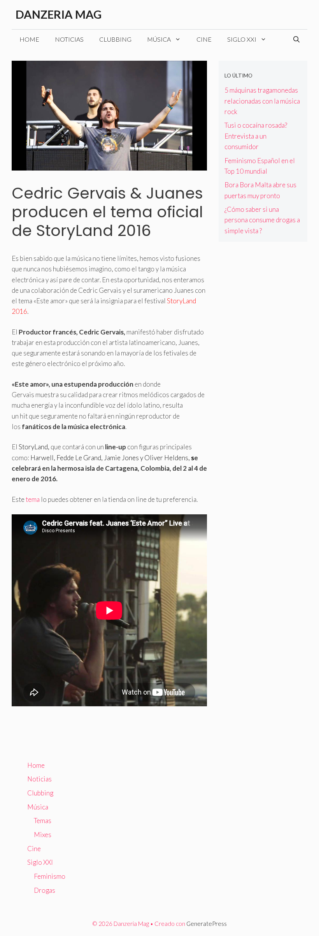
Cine (204, 39)
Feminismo (49, 876)
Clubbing (115, 39)
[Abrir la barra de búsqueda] (296, 39)
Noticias (69, 39)
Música (159, 39)
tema (33, 499)
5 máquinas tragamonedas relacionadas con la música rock (262, 100)
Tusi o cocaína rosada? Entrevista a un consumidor (255, 135)
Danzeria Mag (59, 14)
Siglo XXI (241, 39)
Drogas (44, 890)
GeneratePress (206, 923)
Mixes (42, 834)
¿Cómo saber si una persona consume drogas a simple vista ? (262, 219)
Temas (42, 820)
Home (29, 39)
